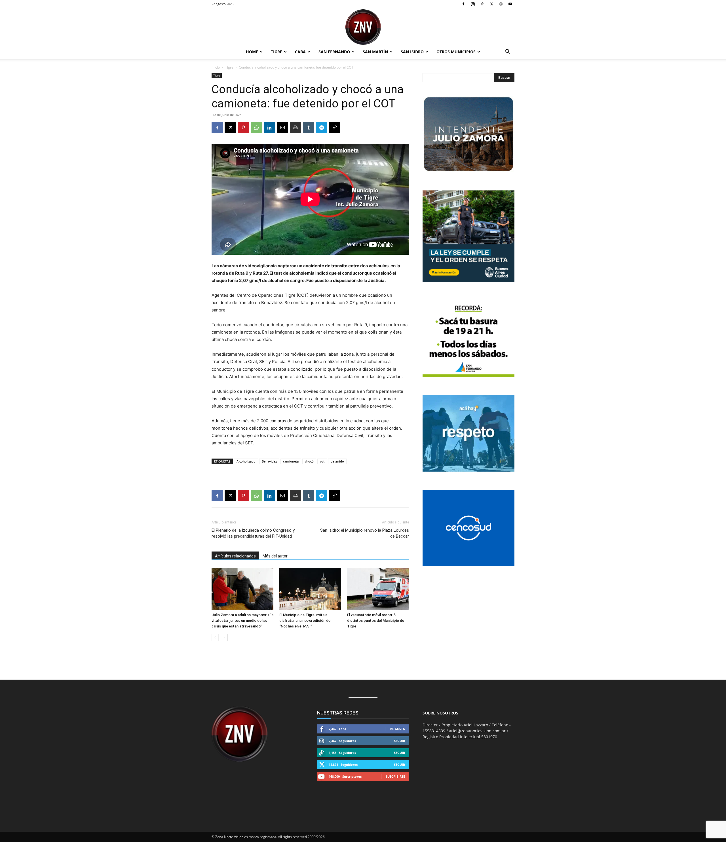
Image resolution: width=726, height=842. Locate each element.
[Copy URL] (334, 127)
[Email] (282, 127)
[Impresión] (295, 127)
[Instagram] (472, 4)
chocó (309, 461)
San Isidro (412, 51)
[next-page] (224, 637)
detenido (337, 461)
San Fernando (334, 51)
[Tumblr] (308, 127)
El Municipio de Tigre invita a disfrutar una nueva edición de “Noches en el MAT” (304, 620)
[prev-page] (215, 637)
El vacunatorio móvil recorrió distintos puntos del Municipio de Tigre (375, 620)
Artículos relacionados (235, 556)
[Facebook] (463, 4)
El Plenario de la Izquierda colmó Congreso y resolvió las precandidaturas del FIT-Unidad (253, 533)
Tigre (276, 51)
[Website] (501, 4)
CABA (300, 51)
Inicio (216, 67)
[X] (491, 4)
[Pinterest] (243, 127)
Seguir (399, 741)
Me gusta (397, 729)
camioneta (291, 461)
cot (322, 461)
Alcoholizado (246, 461)
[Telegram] (321, 127)
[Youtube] (510, 4)
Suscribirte (395, 776)
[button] (507, 52)
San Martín (375, 51)
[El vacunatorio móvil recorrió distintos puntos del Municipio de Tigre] (378, 589)
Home (252, 51)
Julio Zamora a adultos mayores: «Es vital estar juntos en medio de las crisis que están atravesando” (242, 620)
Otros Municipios (456, 51)
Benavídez (269, 461)
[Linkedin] (269, 127)
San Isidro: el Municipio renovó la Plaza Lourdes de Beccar (364, 533)
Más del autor (275, 556)
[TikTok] (482, 4)
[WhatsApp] (256, 127)
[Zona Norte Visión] (363, 27)
